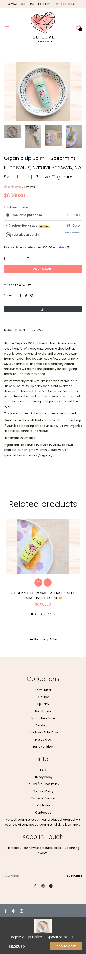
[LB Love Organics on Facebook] (35, 885)
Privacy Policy (43, 777)
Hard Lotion (43, 711)
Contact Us (43, 812)
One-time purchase (26, 215)
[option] (43, 567)
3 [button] (41, 614)
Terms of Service (43, 798)
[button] (13, 187)
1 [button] (32, 614)
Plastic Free (43, 740)
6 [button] (54, 614)
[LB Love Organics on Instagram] (51, 885)
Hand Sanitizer (43, 747)
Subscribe (74, 876)
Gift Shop (43, 697)
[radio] (8, 215)
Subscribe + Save (30, 226)
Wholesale (43, 805)
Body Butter (43, 690)
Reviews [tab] (37, 329)
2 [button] (36, 614)
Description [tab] (14, 329)
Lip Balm (43, 704)
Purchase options (16, 207)
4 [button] (45, 614)
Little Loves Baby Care (43, 732)
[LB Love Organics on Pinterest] (43, 885)
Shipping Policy (43, 791)
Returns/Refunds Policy (43, 784)
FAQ (43, 770)
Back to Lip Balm (45, 639)
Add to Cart (66, 946)
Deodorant (43, 725)
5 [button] (49, 614)
